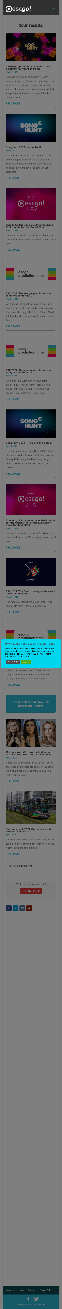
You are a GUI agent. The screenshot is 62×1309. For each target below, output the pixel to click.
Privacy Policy (12, 662)
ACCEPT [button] (26, 662)
